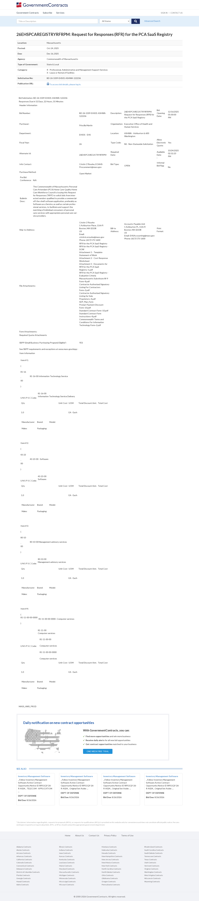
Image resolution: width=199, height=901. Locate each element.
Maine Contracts (65, 866)
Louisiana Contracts (67, 862)
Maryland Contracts (67, 869)
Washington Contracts (153, 872)
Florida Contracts (23, 875)
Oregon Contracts (109, 881)
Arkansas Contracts (24, 856)
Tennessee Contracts (152, 856)
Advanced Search (152, 21)
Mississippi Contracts (67, 881)
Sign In (164, 13)
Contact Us (94, 835)
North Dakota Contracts (111, 872)
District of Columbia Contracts (28, 872)
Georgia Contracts (23, 878)
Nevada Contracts (109, 853)
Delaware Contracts (24, 869)
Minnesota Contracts (67, 878)
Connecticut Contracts (25, 866)
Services (60, 12)
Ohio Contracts (108, 875)
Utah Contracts (150, 862)
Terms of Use (127, 835)
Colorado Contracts (24, 862)
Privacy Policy (110, 835)
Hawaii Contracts (23, 881)
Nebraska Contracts (109, 850)
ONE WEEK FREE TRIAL (98, 751)
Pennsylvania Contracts (111, 884)
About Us (79, 835)
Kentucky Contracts (67, 859)
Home (67, 835)
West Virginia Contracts (153, 875)
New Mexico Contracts (110, 862)
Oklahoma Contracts (110, 878)
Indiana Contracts (66, 850)
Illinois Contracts (65, 847)
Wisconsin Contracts (152, 878)
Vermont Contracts (151, 866)
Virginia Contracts (151, 869)
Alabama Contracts (23, 847)
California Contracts (24, 859)
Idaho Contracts (22, 884)
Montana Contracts (109, 847)
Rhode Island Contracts (153, 847)
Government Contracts (27, 12)
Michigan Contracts (66, 875)
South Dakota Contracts (153, 853)
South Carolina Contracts (154, 850)
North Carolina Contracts (111, 869)
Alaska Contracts (23, 850)
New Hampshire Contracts (112, 856)
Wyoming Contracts (152, 881)
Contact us (176, 13)
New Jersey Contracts (110, 859)
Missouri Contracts (66, 884)
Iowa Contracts (65, 853)
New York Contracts (109, 866)
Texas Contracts (150, 859)
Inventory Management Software (34, 776)
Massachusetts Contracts (69, 872)
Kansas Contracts (66, 856)
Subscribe (47, 12)
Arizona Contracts (23, 853)
